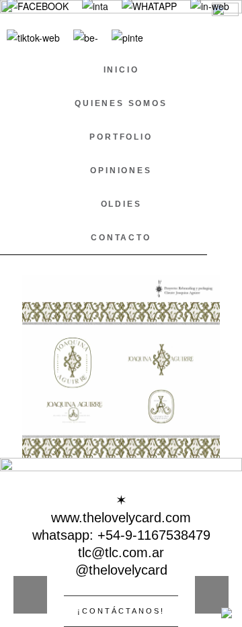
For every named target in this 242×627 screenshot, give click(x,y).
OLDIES (121, 204)
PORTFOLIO (120, 137)
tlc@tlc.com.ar (121, 552)
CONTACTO (121, 237)
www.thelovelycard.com (121, 517)
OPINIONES (120, 170)
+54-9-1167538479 (153, 535)
